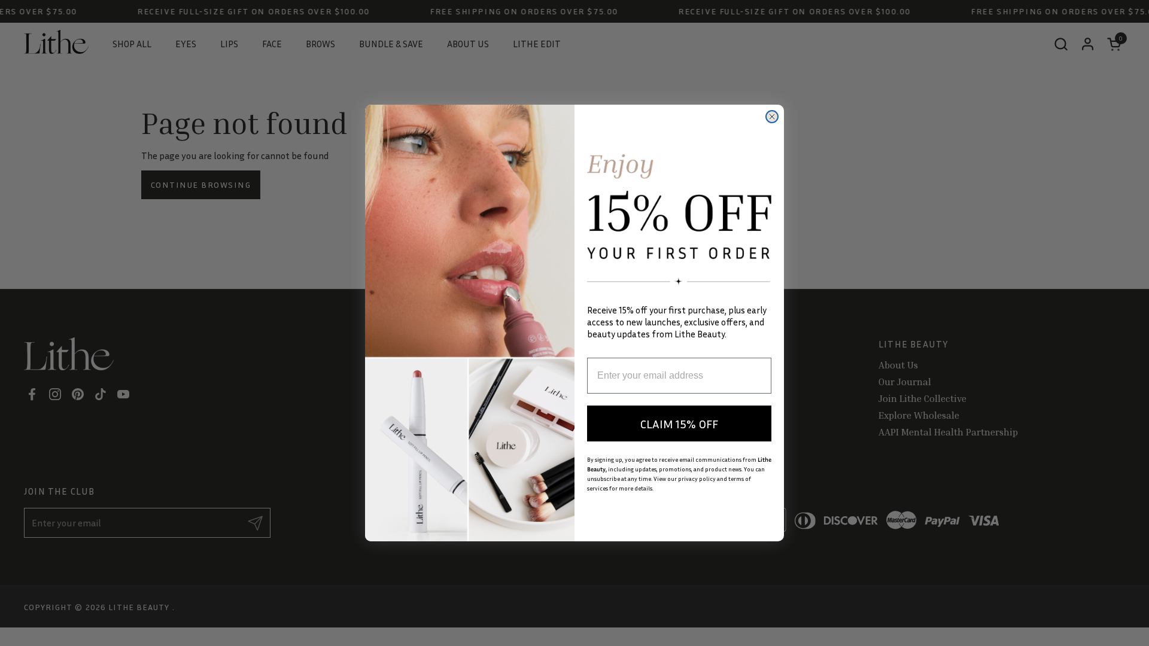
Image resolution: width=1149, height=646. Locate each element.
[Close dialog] (772, 117)
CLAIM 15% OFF (679, 423)
